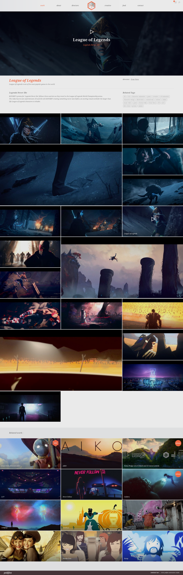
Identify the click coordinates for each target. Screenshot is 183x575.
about (59, 5)
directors (75, 5)
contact (141, 5)
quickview (52, 465)
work (42, 5)
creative (108, 5)
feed (124, 5)
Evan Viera (135, 79)
